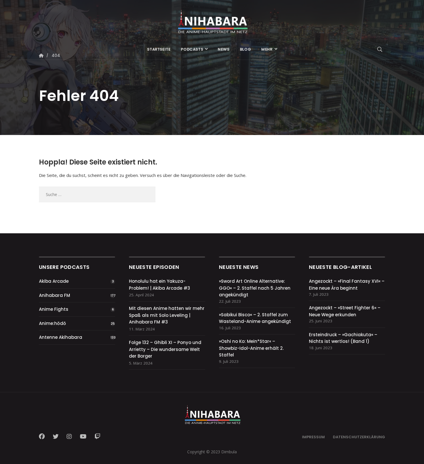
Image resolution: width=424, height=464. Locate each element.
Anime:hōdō (52, 323)
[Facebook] (43, 436)
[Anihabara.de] (212, 19)
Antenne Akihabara (60, 337)
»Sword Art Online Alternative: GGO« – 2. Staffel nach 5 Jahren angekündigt (254, 288)
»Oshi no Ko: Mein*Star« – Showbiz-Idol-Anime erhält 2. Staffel (251, 348)
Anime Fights (53, 309)
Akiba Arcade (54, 281)
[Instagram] (69, 436)
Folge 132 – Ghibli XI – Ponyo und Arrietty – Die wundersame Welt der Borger (165, 349)
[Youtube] (83, 436)
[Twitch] (97, 436)
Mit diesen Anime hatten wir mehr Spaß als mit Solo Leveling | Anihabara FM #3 (167, 315)
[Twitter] (55, 436)
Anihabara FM (54, 295)
